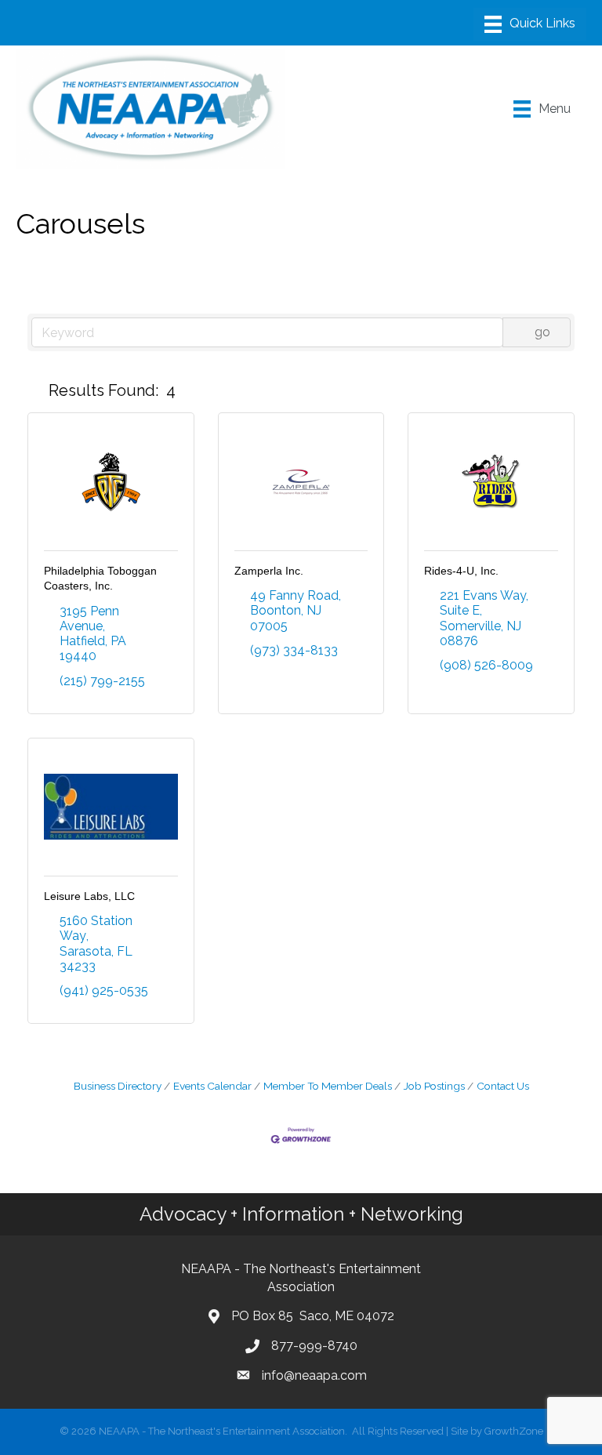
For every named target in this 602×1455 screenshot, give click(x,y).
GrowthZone (513, 1431)
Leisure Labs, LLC (89, 896)
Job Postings (434, 1085)
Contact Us (503, 1085)
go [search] (542, 332)
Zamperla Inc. (268, 570)
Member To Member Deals (327, 1085)
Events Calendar (212, 1085)
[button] (34, 390)
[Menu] (529, 24)
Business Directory (117, 1085)
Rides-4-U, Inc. (461, 570)
